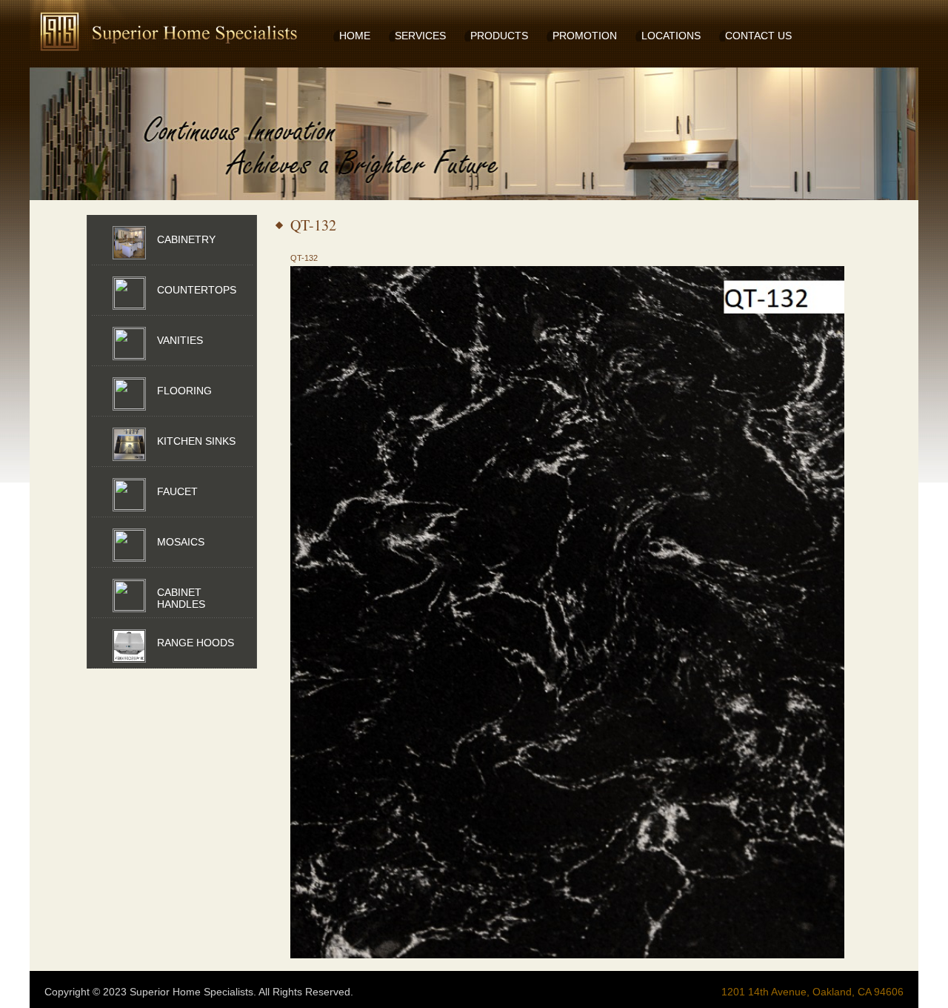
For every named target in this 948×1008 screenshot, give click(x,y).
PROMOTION (585, 36)
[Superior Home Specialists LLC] (141, 26)
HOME (354, 36)
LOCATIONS (671, 36)
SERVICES (420, 36)
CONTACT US (758, 36)
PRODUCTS (499, 36)
